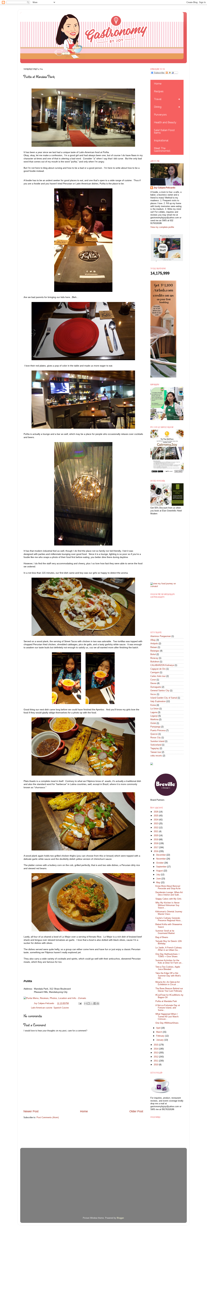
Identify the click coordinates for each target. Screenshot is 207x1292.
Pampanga (155, 727)
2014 (156, 1049)
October (160, 863)
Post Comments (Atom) (48, 1117)
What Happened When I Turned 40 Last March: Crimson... (167, 1016)
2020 (156, 835)
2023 (156, 823)
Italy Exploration (158, 701)
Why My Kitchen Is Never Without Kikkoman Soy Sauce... (167, 905)
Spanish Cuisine (61, 1008)
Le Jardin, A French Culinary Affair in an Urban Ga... (168, 949)
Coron (153, 680)
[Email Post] (79, 1003)
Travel (157, 99)
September (161, 867)
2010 (156, 1065)
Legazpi (154, 716)
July (158, 875)
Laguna (153, 712)
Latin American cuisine (41, 1008)
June (158, 879)
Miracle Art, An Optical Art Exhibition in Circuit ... (167, 983)
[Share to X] (91, 1003)
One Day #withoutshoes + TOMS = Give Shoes (167, 955)
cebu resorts (156, 756)
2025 (156, 816)
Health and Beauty (165, 122)
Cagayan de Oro (158, 669)
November (161, 859)
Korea (153, 705)
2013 (156, 1053)
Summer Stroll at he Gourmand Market (165, 932)
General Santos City (159, 690)
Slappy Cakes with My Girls (168, 899)
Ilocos (153, 694)
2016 (156, 851)
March (159, 1032)
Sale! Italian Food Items (164, 131)
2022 (156, 827)
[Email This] (85, 1003)
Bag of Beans (161, 937)
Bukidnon (154, 662)
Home (84, 1111)
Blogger (120, 1218)
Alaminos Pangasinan (160, 636)
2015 (156, 1045)
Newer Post (30, 1111)
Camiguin (154, 672)
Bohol (153, 654)
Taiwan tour (155, 752)
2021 (156, 831)
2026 (156, 812)
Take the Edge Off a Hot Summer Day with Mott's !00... (168, 975)
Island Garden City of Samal (163, 698)
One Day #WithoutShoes (167, 1023)
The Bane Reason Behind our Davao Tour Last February (169, 989)
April (158, 1028)
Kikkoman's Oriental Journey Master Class (168, 913)
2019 (156, 839)
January (160, 1040)
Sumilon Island (157, 741)
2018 (156, 843)
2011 (156, 1061)
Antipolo (154, 643)
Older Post (136, 1111)
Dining (157, 106)
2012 (156, 1057)
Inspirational (161, 140)
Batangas (154, 651)
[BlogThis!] (88, 1003)
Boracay (154, 658)
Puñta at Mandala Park (166, 1001)
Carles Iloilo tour (158, 676)
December (161, 855)
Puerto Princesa (157, 730)
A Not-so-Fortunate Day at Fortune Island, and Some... (167, 1007)
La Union (154, 709)
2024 (156, 820)
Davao (153, 683)
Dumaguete (155, 687)
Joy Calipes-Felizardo (164, 188)
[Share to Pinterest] (97, 1003)
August (159, 871)
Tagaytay (154, 748)
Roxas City (155, 737)
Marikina (154, 719)
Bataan (153, 647)
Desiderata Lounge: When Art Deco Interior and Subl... (169, 893)
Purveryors (160, 114)
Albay (153, 640)
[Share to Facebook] (94, 1003)
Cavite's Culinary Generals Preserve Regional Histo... (168, 919)
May (158, 882)
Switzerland (155, 745)
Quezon (154, 734)
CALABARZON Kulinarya (162, 665)
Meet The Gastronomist (162, 149)
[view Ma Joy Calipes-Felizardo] (167, 586)
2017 (156, 847)
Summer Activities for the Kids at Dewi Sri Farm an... (169, 961)
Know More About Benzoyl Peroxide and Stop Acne (167, 887)
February (160, 1036)
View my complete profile (162, 227)
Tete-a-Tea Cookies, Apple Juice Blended (167, 968)
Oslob (153, 723)
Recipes (158, 91)
